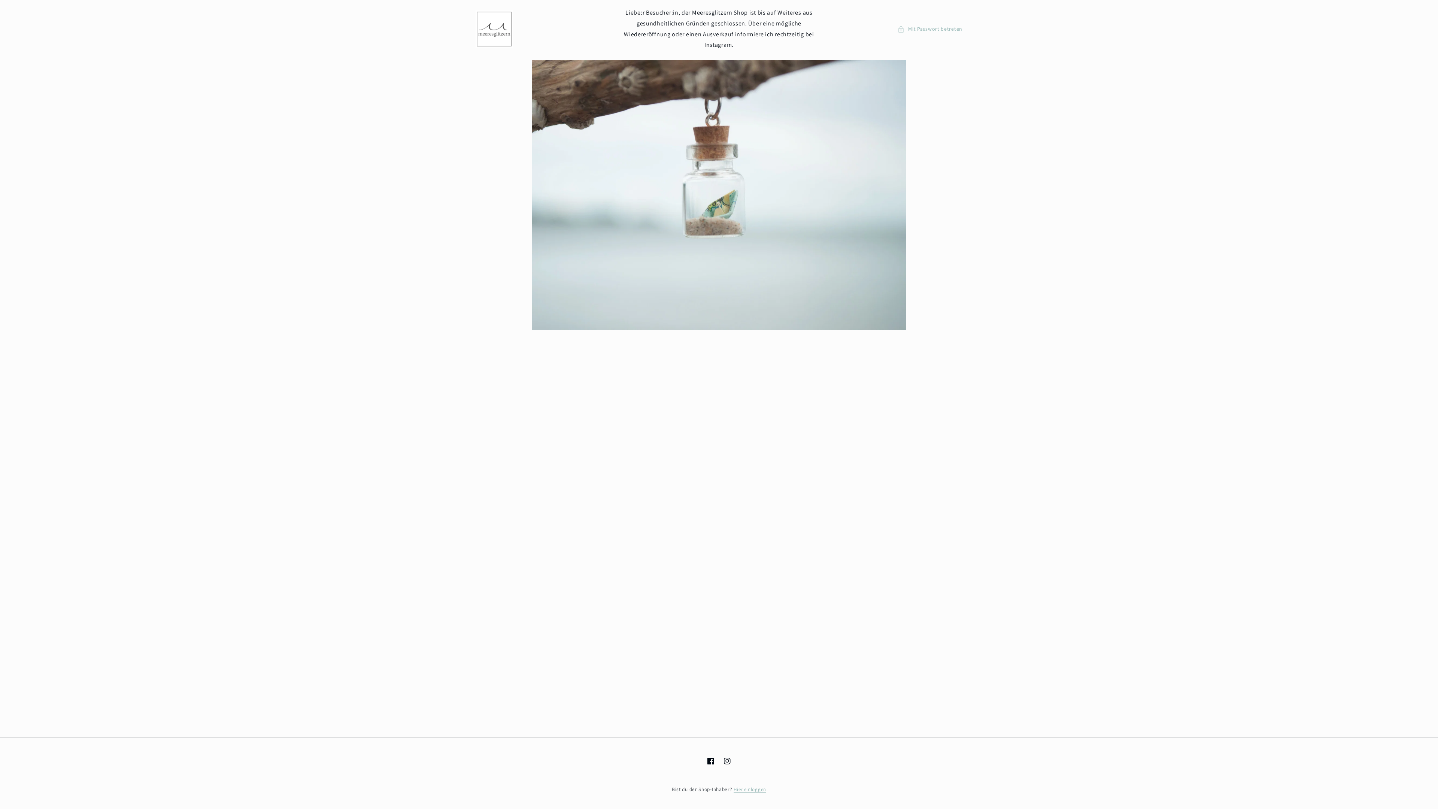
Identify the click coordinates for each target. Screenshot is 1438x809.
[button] (930, 29)
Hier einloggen (750, 789)
